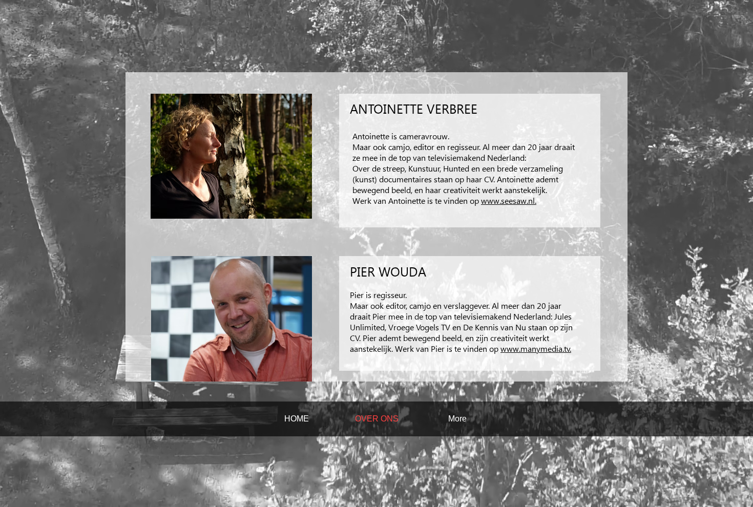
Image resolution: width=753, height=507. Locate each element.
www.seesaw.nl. (508, 200)
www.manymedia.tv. (535, 348)
